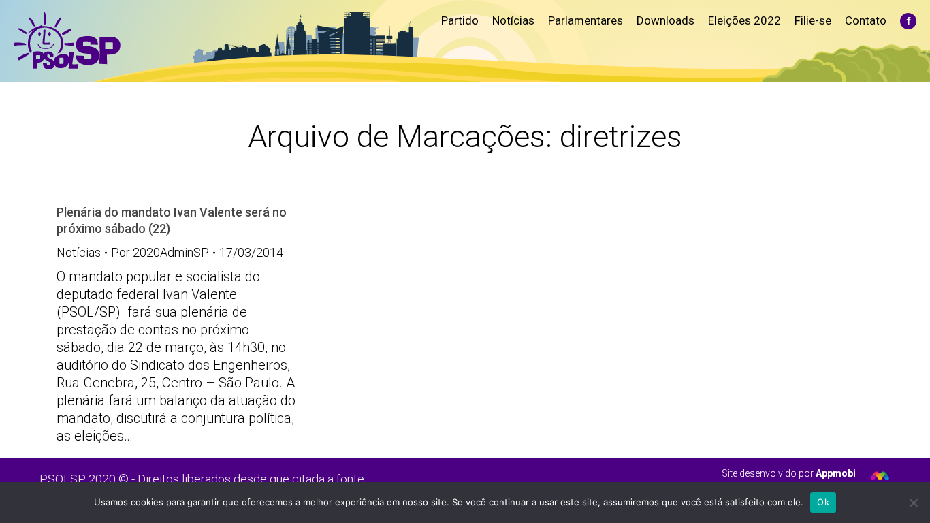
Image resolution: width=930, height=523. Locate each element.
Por (160, 252)
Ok (823, 501)
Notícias (79, 252)
